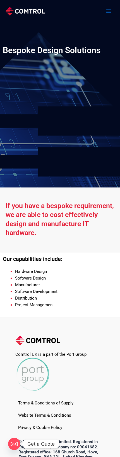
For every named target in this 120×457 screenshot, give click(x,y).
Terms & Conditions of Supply (45, 403)
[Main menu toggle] (108, 11)
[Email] (14, 444)
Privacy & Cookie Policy (40, 427)
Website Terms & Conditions (44, 415)
